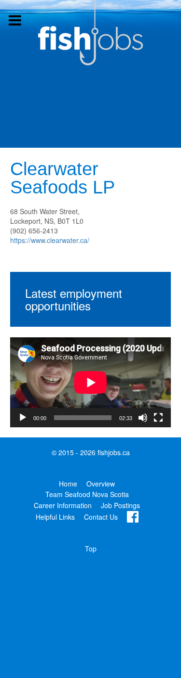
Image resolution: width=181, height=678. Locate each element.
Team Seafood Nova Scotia (87, 494)
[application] (90, 382)
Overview (100, 483)
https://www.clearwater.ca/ (49, 240)
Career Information (63, 505)
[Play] (23, 417)
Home (68, 483)
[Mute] (143, 417)
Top (91, 548)
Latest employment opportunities (73, 299)
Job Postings (120, 505)
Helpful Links (55, 517)
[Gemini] (90, 32)
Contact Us (101, 517)
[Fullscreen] (158, 417)
